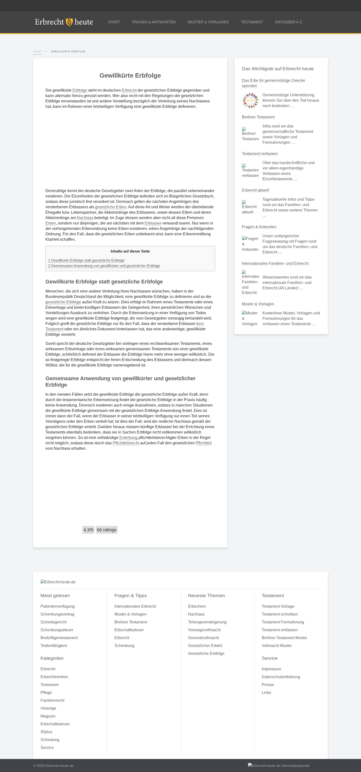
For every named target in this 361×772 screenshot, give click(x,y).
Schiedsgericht (54, 622)
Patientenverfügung (58, 606)
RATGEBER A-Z (288, 22)
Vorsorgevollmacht (204, 630)
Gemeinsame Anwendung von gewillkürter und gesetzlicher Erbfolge (104, 266)
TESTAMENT (252, 22)
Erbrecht (129, 90)
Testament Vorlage (278, 606)
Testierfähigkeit (54, 646)
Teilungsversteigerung (207, 622)
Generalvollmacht (203, 638)
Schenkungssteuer (57, 630)
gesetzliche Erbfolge (63, 302)
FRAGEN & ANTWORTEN (154, 22)
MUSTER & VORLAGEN (208, 22)
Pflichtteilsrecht (126, 443)
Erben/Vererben (54, 677)
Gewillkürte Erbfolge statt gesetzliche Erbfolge (86, 260)
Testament (49, 685)
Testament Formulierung (283, 622)
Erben (50, 223)
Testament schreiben (280, 614)
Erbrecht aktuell (255, 190)
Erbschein (197, 606)
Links (266, 692)
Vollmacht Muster (277, 646)
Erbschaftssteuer (55, 724)
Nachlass (85, 218)
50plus (46, 732)
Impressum (271, 669)
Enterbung (128, 437)
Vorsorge (48, 708)
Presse (268, 685)
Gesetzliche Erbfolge (206, 653)
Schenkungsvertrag (57, 614)
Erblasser (153, 223)
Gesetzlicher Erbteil (205, 646)
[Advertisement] (130, 148)
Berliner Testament (258, 117)
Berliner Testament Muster (284, 638)
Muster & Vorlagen (258, 304)
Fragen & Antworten (259, 227)
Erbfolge (79, 90)
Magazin (48, 716)
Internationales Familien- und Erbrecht (275, 263)
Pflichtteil (204, 443)
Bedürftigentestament (59, 638)
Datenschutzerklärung (281, 677)
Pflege (46, 692)
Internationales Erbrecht (135, 606)
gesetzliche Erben (110, 207)
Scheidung (50, 740)
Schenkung (124, 646)
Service (47, 747)
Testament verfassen (260, 154)
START (114, 22)
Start (37, 51)
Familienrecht (52, 700)
